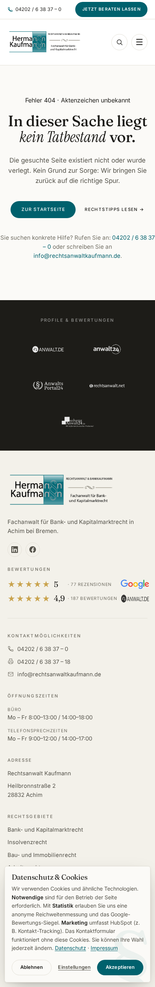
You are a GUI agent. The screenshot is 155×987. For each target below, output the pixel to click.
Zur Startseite (43, 209)
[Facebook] (33, 549)
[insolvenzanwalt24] (77, 422)
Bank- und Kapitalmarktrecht (45, 829)
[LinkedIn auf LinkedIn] (15, 549)
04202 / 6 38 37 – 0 (42, 649)
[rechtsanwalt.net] (107, 385)
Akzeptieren (120, 967)
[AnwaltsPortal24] (48, 385)
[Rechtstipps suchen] (119, 42)
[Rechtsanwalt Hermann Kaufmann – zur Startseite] (61, 490)
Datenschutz (70, 948)
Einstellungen (74, 967)
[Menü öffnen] (139, 42)
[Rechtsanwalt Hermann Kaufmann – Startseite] (44, 41)
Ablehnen (31, 967)
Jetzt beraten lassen (111, 9)
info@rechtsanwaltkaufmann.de (76, 255)
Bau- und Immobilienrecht (42, 855)
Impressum (104, 948)
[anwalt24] (107, 349)
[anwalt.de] (48, 349)
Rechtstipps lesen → (114, 209)
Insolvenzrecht (27, 842)
